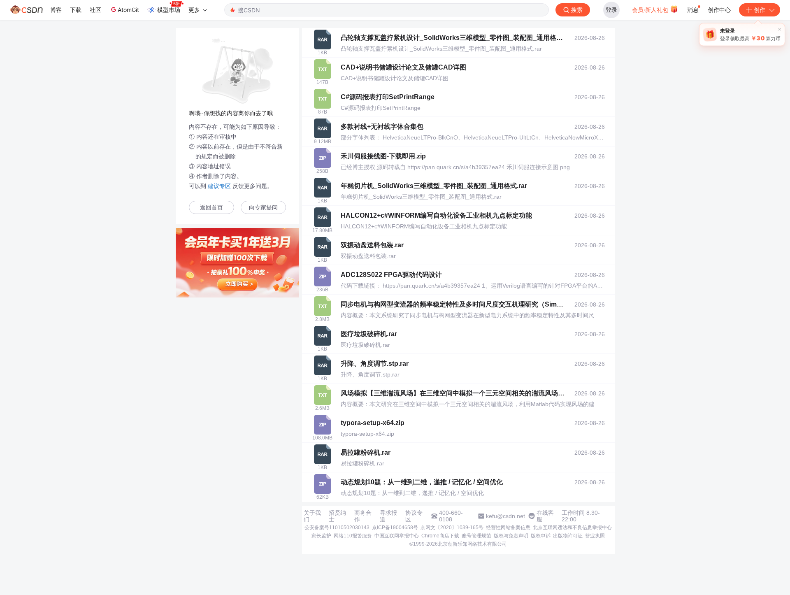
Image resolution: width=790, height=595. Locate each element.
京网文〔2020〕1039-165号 (452, 527)
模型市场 (168, 9)
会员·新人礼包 (651, 9)
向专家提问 (263, 208)
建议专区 (219, 186)
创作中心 (719, 9)
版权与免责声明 (511, 536)
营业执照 (595, 536)
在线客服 (545, 516)
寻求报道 (388, 516)
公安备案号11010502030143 (336, 527)
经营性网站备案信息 (508, 527)
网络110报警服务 (353, 536)
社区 (95, 9)
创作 (759, 9)
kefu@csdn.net (505, 516)
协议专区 (414, 516)
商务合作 (363, 516)
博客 (56, 9)
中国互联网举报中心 (396, 536)
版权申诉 (541, 536)
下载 (75, 9)
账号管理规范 (476, 536)
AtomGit (128, 9)
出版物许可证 (568, 536)
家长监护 (321, 536)
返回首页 (211, 208)
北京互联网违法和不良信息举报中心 (572, 527)
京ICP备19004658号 (395, 527)
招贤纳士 (337, 516)
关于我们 (312, 516)
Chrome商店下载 (440, 536)
